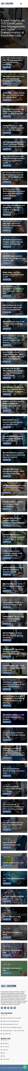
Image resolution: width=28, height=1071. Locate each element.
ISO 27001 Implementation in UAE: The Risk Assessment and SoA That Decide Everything (13, 61)
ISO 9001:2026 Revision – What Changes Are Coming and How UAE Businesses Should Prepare (13, 372)
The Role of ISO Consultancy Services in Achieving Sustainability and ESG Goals (14, 651)
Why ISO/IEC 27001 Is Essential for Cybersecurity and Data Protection (13, 422)
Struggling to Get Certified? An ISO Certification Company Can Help (14, 735)
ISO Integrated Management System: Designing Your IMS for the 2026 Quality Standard (13, 144)
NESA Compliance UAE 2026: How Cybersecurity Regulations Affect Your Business (13, 339)
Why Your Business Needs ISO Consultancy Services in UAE (13, 586)
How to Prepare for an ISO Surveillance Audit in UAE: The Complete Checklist (12, 307)
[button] (21, 4)
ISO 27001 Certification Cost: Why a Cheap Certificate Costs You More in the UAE (13, 111)
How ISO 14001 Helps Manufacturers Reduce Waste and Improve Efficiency (13, 471)
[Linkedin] (11, 1008)
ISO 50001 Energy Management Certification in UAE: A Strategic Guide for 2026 (13, 290)
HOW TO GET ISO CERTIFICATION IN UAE (11, 844)
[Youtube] (8, 1008)
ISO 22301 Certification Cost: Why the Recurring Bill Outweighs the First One (13, 79)
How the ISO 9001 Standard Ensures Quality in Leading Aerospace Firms (13, 438)
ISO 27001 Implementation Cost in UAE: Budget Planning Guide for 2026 (14, 258)
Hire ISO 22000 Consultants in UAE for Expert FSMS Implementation (14, 504)
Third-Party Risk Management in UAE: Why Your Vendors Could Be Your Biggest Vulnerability (14, 209)
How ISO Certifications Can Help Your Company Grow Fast (13, 825)
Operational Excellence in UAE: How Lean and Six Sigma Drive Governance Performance (12, 224)
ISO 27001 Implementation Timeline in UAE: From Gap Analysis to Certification (13, 242)
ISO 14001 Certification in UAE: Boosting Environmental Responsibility (14, 537)
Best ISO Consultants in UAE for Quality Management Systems (13, 717)
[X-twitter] (5, 1008)
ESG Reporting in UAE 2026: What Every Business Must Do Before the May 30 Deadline (14, 389)
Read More (6, 67)
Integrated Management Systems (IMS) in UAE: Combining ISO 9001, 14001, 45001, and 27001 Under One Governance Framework (13, 354)
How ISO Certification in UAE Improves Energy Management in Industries (14, 668)
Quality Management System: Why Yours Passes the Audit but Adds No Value (14, 95)
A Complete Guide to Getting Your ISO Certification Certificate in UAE (13, 619)
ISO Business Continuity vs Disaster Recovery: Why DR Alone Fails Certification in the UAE (13, 176)
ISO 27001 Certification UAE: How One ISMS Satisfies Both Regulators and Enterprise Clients (14, 159)
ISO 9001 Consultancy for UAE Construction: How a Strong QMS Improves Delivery (14, 488)
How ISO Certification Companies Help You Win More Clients (12, 789)
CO (22, 1067)
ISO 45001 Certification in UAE (12, 951)
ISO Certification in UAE (12, 916)
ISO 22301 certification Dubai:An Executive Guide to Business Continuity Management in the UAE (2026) (13, 403)
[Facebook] (2, 1008)
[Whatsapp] (25, 1067)
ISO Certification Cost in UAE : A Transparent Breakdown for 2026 (13, 324)
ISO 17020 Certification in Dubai (12, 933)
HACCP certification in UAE (13, 863)
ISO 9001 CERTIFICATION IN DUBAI (13, 898)
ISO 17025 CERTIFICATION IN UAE (13, 880)
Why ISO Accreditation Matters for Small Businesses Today (14, 771)
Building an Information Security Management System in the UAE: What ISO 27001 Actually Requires (14, 192)
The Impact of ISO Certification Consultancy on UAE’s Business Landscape (13, 807)
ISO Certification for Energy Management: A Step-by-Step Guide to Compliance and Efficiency (13, 699)
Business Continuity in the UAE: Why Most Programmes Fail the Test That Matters (13, 128)
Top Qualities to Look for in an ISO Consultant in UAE (13, 603)
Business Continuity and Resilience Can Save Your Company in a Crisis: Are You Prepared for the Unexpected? (14, 752)
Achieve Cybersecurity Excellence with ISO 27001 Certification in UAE (12, 553)
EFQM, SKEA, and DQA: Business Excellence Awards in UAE (13, 275)
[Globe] (15, 1008)
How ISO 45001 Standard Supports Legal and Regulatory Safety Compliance (14, 520)
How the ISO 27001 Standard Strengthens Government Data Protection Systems (14, 455)
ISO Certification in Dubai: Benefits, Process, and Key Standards (13, 635)
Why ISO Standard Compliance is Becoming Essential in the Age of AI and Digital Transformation (14, 683)
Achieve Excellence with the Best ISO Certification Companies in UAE (13, 570)
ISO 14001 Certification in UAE (12, 969)
